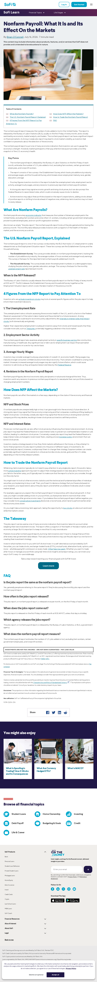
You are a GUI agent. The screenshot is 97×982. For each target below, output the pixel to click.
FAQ (55, 120)
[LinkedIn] (59, 712)
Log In (64, 4)
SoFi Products (10, 852)
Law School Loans (10, 904)
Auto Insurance (9, 885)
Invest (7, 890)
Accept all (55, 975)
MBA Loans (8, 908)
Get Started (79, 4)
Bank (6, 857)
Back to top (9, 940)
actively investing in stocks (29, 299)
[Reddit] (65, 712)
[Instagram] (69, 889)
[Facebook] (47, 712)
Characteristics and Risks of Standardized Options (50, 682)
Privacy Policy (72, 877)
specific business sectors (67, 340)
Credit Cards (9, 894)
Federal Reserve (64, 365)
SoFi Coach (8, 913)
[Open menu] (91, 4)
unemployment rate (16, 269)
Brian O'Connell (15, 37)
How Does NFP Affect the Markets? (68, 114)
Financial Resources (12, 919)
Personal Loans (9, 861)
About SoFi (9, 928)
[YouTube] (74, 889)
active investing (14, 471)
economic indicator (34, 215)
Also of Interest (10, 924)
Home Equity (9, 880)
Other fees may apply (56, 549)
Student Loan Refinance (12, 866)
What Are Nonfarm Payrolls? (22, 114)
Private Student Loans (11, 871)
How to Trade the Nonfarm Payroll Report (70, 117)
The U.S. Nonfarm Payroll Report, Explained (28, 117)
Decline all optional (36, 975)
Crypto (7, 899)
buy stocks (67, 508)
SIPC (47, 659)
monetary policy (65, 437)
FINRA (43, 659)
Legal (7, 933)
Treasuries (30, 328)
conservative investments (30, 501)
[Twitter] (53, 712)
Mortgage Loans (10, 875)
